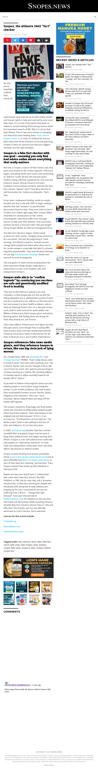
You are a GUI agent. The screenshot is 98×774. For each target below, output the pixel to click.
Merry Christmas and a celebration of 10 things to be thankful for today (79, 248)
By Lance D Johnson (80, 187)
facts (34, 542)
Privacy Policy (49, 765)
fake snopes (26, 545)
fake (39, 542)
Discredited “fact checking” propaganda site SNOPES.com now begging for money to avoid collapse (79, 287)
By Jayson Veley (79, 294)
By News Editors (80, 84)
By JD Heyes (78, 99)
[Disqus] (29, 647)
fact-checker (24, 542)
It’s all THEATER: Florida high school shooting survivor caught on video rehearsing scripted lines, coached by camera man (79, 234)
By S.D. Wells (78, 70)
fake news (15, 545)
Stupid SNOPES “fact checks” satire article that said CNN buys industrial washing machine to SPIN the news (79, 221)
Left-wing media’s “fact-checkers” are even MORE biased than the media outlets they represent (79, 209)
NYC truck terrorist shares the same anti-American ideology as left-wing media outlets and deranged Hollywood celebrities (78, 273)
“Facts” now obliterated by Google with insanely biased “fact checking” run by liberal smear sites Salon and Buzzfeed (79, 302)
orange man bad (12, 360)
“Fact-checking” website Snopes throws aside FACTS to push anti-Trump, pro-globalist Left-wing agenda (78, 92)
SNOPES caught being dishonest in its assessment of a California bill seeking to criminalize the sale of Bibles (79, 196)
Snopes (42, 545)
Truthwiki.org (10, 521)
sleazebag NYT (36, 357)
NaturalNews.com (12, 526)
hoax (35, 545)
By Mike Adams (79, 241)
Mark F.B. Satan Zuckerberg (36, 460)
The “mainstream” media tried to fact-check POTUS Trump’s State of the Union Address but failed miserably (79, 135)
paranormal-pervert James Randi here (28, 457)
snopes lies (9, 551)
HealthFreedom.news (13, 499)
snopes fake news (12, 548)
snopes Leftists (43, 548)
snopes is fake (28, 548)
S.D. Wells (22, 35)
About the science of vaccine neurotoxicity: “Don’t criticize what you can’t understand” (79, 260)
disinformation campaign (26, 254)
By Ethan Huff (79, 171)
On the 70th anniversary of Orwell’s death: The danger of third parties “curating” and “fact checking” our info (79, 78)
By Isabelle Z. (79, 156)
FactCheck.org (18, 430)
